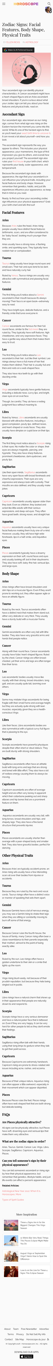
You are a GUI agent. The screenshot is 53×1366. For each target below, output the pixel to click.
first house (18, 161)
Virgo (5, 389)
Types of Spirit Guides (13, 1199)
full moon (33, 329)
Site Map (19, 1339)
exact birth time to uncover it (36, 133)
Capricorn (7, 501)
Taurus (5, 263)
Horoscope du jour (36, 1339)
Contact (9, 1339)
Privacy (20, 1334)
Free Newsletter (29, 1329)
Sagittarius (29, 472)
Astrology (31, 42)
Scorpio (41, 443)
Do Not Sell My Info (36, 1334)
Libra (21, 417)
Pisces (5, 553)
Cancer (5, 326)
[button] (48, 1339)
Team (16, 1329)
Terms (10, 1334)
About (7, 1329)
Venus (15, 275)
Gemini (40, 295)
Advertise (44, 1329)
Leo (39, 355)
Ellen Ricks (13, 42)
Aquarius (6, 527)
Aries (14, 226)
